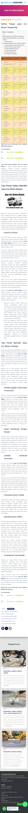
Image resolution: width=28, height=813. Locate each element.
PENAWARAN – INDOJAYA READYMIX (10, 802)
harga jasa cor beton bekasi (10, 611)
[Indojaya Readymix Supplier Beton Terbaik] (12, 2)
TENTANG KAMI (5, 800)
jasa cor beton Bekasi (20, 463)
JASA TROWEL (4, 795)
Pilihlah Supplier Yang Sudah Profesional (14, 45)
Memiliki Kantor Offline (10, 52)
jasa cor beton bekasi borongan (9, 618)
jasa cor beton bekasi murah (8, 621)
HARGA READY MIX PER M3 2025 (9, 792)
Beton (4, 668)
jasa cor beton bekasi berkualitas (9, 616)
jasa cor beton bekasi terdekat (8, 623)
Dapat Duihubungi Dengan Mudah (12, 46)
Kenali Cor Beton (9, 41)
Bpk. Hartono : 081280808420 (15, 152)
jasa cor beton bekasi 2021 (7, 613)
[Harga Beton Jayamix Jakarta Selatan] (14, 658)
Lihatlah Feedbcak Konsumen (12, 48)
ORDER (2, 794)
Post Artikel (10, 608)
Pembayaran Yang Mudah (11, 53)
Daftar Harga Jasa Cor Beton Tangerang (13, 36)
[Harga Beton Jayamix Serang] (14, 738)
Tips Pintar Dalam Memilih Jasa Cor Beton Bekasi (13, 38)
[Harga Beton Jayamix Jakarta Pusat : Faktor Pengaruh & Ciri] (14, 698)
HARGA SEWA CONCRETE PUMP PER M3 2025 (12, 797)
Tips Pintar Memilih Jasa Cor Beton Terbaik (14, 43)
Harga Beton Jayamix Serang (12, 751)
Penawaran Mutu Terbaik (10, 50)
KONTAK (3, 799)
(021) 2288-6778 (8, 786)
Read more (6, 685)
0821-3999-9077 (7, 788)
